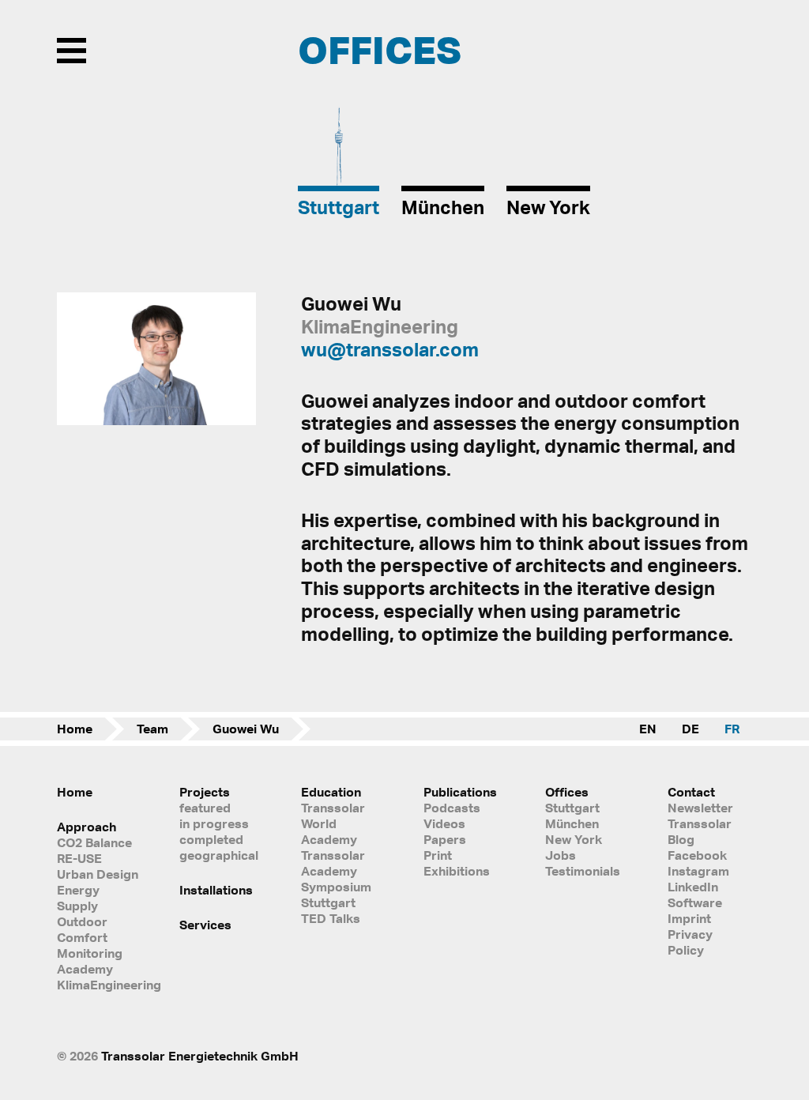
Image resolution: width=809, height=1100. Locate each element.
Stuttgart (572, 808)
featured (205, 808)
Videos (444, 823)
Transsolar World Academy (333, 823)
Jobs (560, 855)
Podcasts (451, 808)
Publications (460, 792)
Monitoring (89, 953)
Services (205, 924)
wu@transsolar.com (390, 349)
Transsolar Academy (333, 863)
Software (695, 902)
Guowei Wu (246, 728)
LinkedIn (693, 887)
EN (648, 728)
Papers (444, 839)
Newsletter (700, 808)
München (572, 823)
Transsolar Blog (700, 831)
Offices (567, 792)
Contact (691, 792)
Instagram (698, 871)
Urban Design (97, 874)
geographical (218, 855)
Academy (85, 969)
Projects (204, 792)
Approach (86, 826)
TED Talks (330, 918)
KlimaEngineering (99, 985)
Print (437, 855)
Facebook (697, 855)
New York (573, 839)
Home (74, 728)
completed (211, 839)
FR (731, 728)
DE (690, 728)
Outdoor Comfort (82, 929)
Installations (216, 890)
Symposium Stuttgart (336, 894)
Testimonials (582, 871)
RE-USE (79, 858)
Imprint (689, 918)
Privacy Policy (690, 942)
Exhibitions (456, 871)
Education (331, 792)
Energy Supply (78, 898)
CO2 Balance (94, 842)
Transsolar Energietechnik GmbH (200, 1056)
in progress (214, 823)
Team (152, 728)
